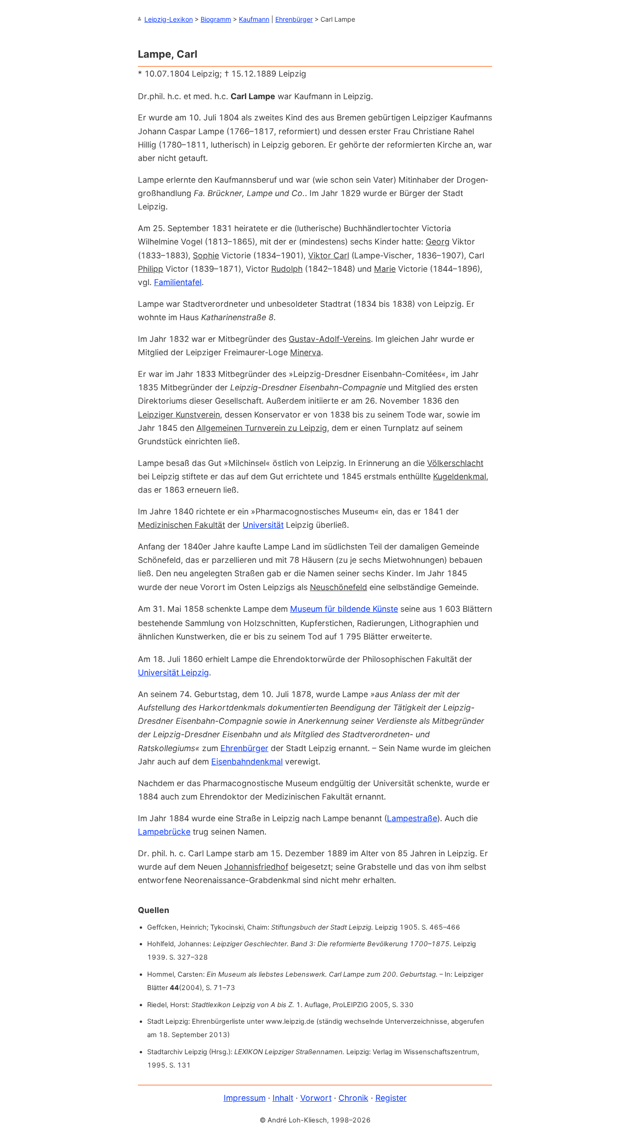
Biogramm (216, 19)
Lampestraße (412, 818)
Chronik (353, 1098)
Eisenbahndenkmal (247, 761)
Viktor (328, 255)
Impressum (245, 1098)
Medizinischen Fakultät (181, 525)
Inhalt (283, 1098)
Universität (263, 525)
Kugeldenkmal (459, 476)
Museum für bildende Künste (344, 609)
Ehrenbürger (294, 19)
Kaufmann (254, 19)
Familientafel (178, 282)
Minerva (305, 352)
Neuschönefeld (338, 587)
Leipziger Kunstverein (179, 414)
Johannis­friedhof (256, 866)
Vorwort (316, 1098)
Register (391, 1098)
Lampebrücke (164, 831)
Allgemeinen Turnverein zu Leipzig (261, 428)
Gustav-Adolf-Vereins (330, 339)
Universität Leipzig (173, 672)
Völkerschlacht (455, 463)
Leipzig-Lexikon (168, 19)
